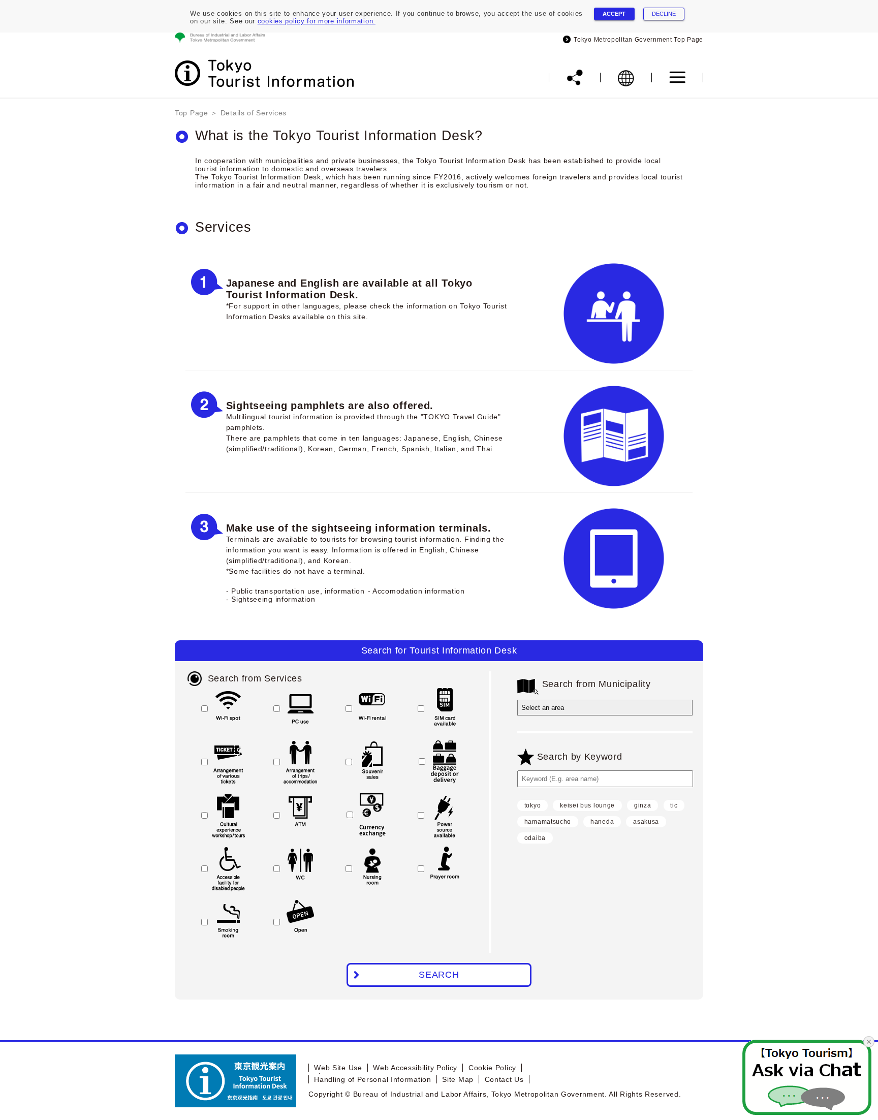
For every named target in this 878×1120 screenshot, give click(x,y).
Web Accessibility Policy (415, 1068)
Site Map (458, 1079)
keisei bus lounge (587, 805)
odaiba (535, 838)
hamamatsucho (547, 821)
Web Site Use (338, 1068)
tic (673, 805)
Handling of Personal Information (372, 1079)
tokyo (532, 805)
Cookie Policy (492, 1068)
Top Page (191, 113)
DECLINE (664, 14)
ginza (642, 805)
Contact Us (504, 1079)
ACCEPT (614, 14)
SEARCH (439, 975)
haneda (602, 821)
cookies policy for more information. (316, 21)
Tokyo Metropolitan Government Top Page (637, 39)
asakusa (646, 821)
